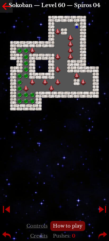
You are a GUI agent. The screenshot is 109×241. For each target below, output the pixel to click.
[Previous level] (6, 209)
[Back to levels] (6, 6)
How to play (68, 226)
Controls (37, 226)
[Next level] (102, 209)
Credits (39, 236)
